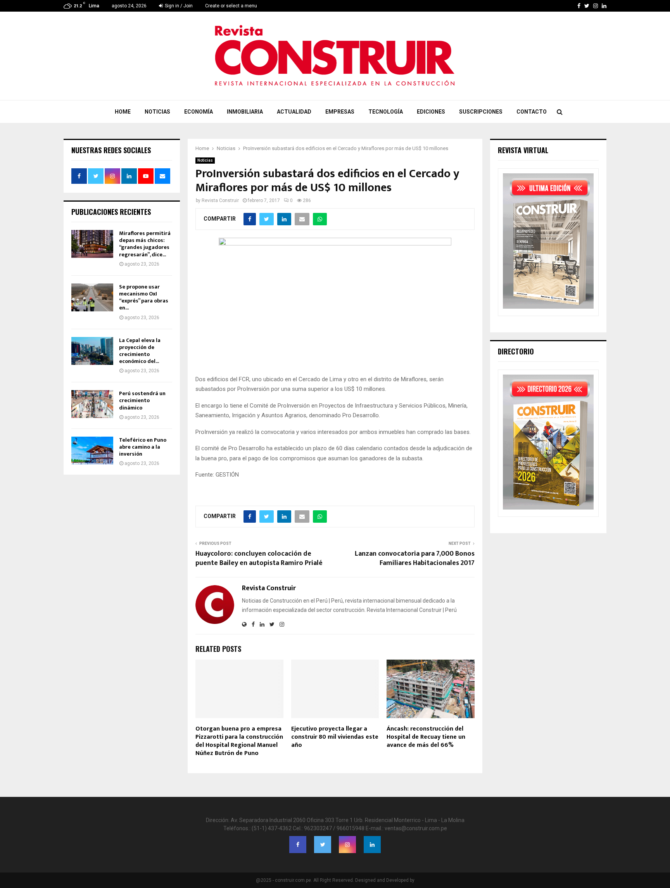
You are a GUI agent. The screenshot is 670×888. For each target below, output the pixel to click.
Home (123, 112)
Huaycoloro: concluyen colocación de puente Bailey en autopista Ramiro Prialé (259, 558)
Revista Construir (220, 200)
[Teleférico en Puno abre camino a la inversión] (92, 451)
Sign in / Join (178, 6)
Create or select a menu (231, 6)
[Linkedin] (372, 844)
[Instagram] (347, 844)
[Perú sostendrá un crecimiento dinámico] (92, 404)
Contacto (531, 112)
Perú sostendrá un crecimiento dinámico (142, 400)
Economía (198, 112)
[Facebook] (297, 844)
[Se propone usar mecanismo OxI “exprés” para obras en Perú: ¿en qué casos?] (92, 297)
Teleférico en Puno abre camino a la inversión (142, 446)
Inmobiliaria (245, 112)
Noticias (157, 112)
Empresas (339, 112)
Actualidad (294, 112)
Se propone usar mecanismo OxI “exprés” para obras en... (143, 297)
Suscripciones (480, 112)
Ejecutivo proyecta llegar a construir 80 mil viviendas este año (334, 737)
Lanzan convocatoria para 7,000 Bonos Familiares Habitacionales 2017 (415, 558)
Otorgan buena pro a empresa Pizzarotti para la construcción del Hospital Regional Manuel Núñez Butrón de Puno (239, 741)
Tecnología (385, 112)
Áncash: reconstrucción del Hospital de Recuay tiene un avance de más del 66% (426, 737)
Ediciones (431, 112)
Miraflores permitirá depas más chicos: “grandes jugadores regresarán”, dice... (145, 244)
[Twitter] (322, 844)
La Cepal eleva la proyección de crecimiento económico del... (140, 351)
